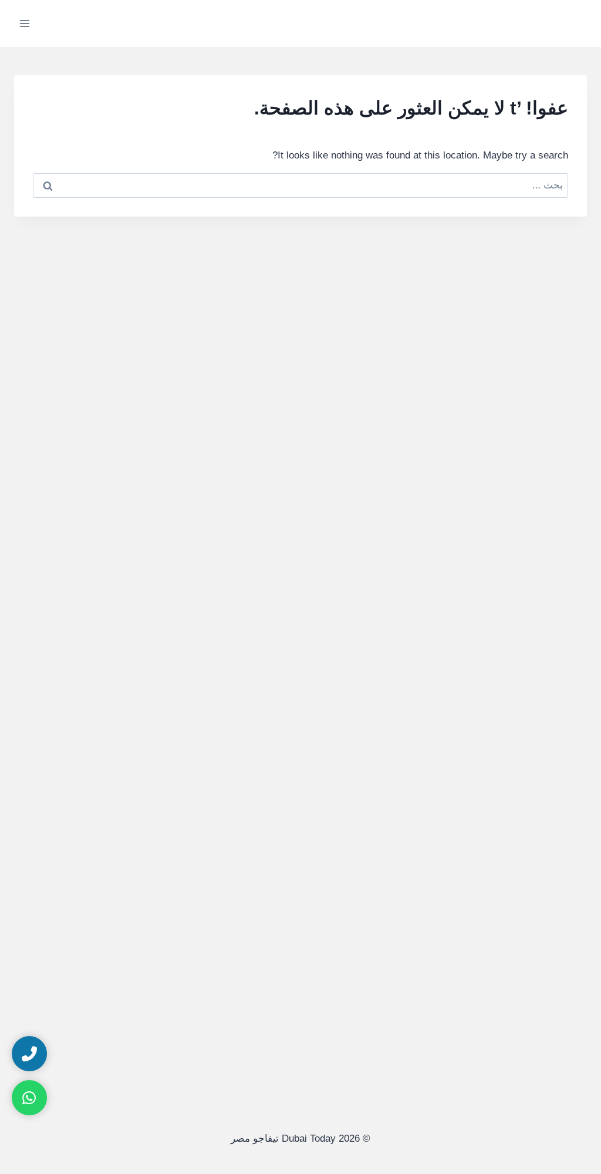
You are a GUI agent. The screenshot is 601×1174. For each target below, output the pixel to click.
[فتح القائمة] (25, 23)
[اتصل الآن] (29, 1053)
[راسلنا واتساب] (29, 1097)
